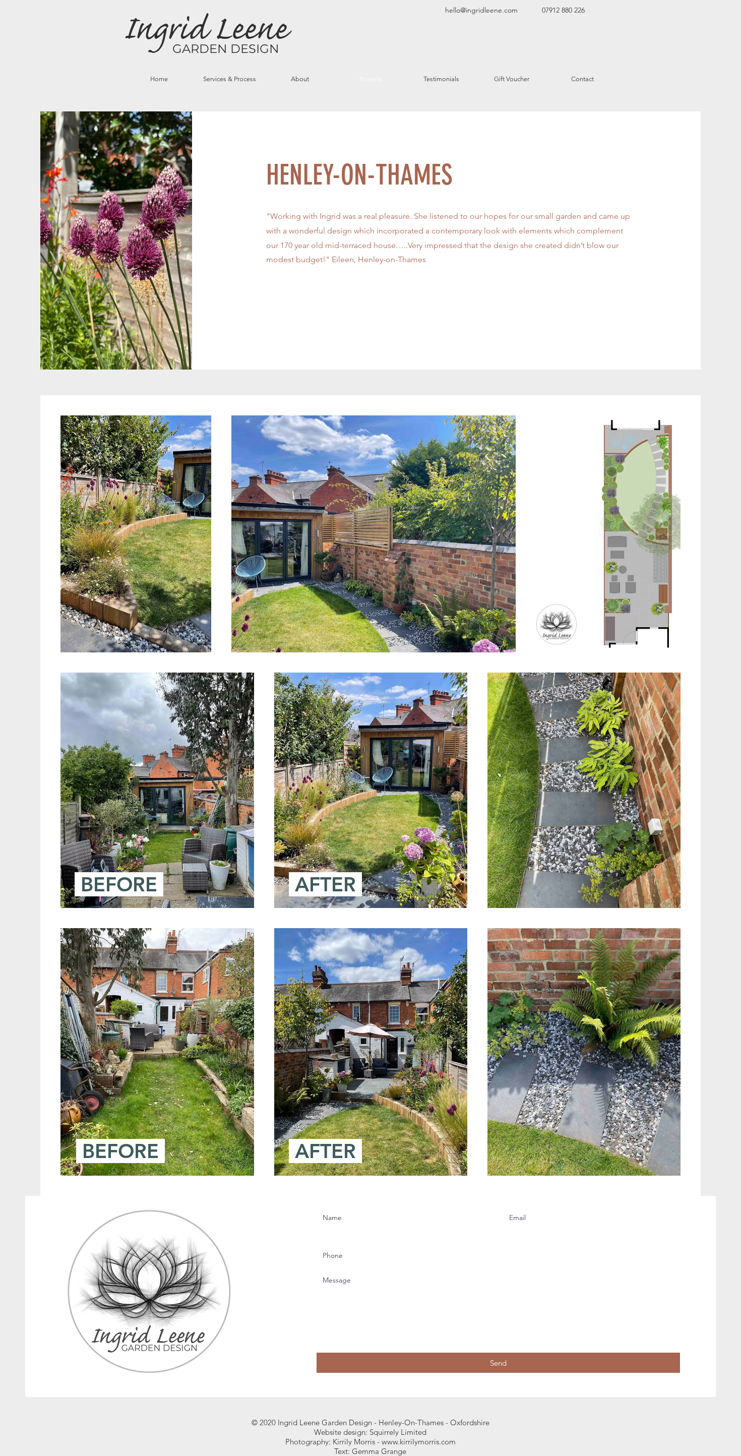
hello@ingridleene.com (481, 10)
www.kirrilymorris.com (419, 1441)
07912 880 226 (563, 10)
